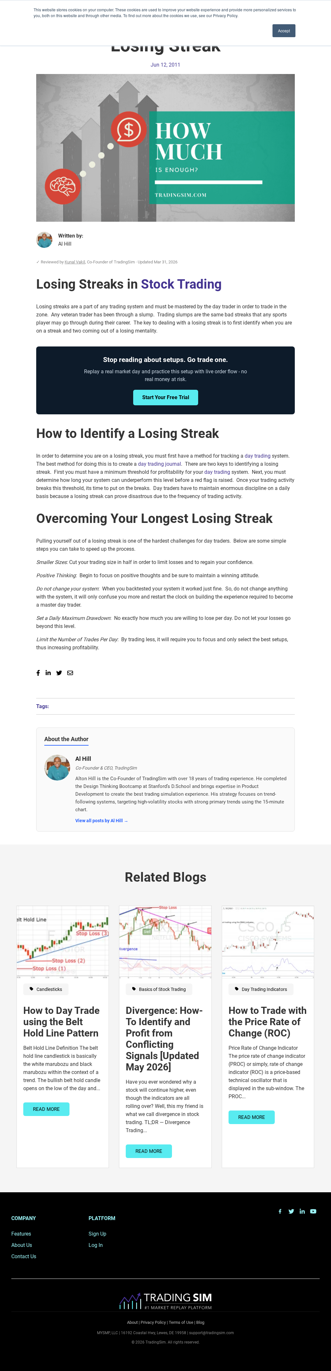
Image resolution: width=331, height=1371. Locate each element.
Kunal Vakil (75, 262)
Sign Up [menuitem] (97, 1234)
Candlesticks (49, 989)
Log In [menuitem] (96, 1245)
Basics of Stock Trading (162, 989)
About (132, 1322)
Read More (46, 1109)
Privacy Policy (153, 1322)
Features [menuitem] (21, 1234)
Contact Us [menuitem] (23, 1256)
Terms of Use (181, 1322)
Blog (200, 1322)
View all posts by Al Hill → (101, 820)
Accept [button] (284, 30)
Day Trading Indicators (264, 989)
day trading (258, 456)
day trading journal (159, 464)
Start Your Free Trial (165, 397)
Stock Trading (181, 284)
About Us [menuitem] (21, 1245)
